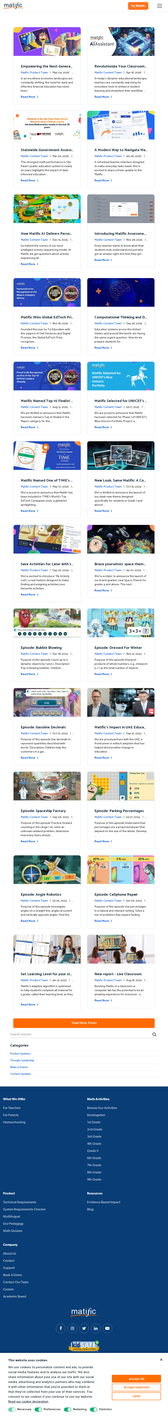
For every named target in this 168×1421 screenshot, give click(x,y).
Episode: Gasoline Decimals (43, 727)
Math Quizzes (12, 1231)
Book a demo (12, 1275)
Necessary (24, 1410)
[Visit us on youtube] (107, 1328)
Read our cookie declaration (28, 1401)
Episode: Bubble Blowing (41, 648)
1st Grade (93, 1122)
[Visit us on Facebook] (61, 1328)
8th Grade (94, 1172)
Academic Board (14, 1296)
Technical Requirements (19, 1202)
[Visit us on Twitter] (84, 1328)
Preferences (52, 1410)
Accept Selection (136, 1387)
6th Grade (94, 1158)
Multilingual (11, 1216)
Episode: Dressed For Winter (118, 648)
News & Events (19, 1067)
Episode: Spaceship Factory (43, 811)
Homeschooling (14, 1122)
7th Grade (94, 1165)
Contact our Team (15, 1282)
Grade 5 (92, 1151)
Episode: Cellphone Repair (116, 895)
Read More (28, 97)
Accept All (136, 1379)
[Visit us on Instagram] (72, 1328)
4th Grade (94, 1144)
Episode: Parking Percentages (119, 811)
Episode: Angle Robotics (41, 895)
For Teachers (11, 1108)
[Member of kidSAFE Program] (84, 1346)
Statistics (105, 1410)
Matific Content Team (108, 72)
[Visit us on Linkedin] (96, 1328)
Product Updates (20, 1054)
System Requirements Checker (24, 1209)
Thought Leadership (22, 1060)
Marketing (80, 1410)
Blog (90, 1209)
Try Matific (138, 6)
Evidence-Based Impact (103, 1202)
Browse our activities (102, 1108)
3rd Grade (94, 1136)
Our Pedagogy (13, 1224)
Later (137, 1396)
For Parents (11, 1115)
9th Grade (94, 1179)
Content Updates (20, 1074)
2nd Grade (94, 1129)
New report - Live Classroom (118, 974)
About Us (9, 1253)
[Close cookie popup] (161, 1360)
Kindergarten (96, 1115)
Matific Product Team (34, 72)
